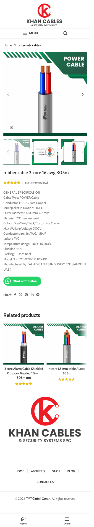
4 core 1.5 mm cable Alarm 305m (67, 371)
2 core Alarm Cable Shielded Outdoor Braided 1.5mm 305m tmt (23, 373)
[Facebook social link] (15, 295)
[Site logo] (45, 14)
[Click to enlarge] (12, 128)
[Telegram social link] (38, 295)
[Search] (65, 33)
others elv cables (29, 45)
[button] (8, 94)
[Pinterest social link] (26, 295)
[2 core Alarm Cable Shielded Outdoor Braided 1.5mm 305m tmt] (23, 344)
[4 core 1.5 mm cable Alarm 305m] (67, 344)
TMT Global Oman (38, 499)
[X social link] (21, 295)
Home (7, 45)
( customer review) (35, 183)
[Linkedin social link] (32, 295)
